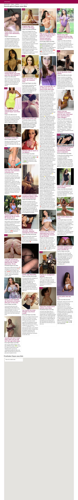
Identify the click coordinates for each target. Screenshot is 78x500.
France (12, 4)
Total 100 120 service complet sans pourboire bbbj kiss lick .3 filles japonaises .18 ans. (12, 262)
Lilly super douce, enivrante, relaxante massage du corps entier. (30, 231)
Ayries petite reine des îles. (64, 297)
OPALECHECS (7, 1)
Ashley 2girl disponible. (29, 274)
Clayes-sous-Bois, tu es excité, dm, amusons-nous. (29, 80)
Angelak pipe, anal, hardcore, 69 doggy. (28, 27)
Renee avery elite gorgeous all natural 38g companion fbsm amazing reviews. (65, 37)
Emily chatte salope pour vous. (64, 217)
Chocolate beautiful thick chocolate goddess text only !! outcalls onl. (65, 248)
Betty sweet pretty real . (29, 118)
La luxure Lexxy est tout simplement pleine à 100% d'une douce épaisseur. (30, 196)
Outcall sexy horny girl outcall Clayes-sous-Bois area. (12, 111)
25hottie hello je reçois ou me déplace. (30, 151)
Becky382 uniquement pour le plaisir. (64, 186)
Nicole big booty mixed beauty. (64, 72)
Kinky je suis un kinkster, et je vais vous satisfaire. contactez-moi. (12, 170)
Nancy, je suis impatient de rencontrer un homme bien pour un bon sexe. (12, 301)
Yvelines (17, 4)
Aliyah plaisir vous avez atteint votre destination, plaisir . (12, 33)
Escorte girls (7, 4)
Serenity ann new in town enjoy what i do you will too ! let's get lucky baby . (12, 339)
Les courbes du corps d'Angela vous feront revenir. (28, 311)
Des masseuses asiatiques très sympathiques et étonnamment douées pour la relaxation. (65, 150)
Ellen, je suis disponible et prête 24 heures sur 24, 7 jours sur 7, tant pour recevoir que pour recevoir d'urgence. (47, 37)
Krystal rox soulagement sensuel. (47, 275)
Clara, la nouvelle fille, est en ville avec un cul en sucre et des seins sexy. (47, 88)
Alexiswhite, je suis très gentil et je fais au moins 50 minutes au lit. (12, 216)
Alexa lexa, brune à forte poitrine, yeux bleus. (47, 307)
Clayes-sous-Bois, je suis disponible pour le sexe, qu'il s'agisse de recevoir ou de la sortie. (47, 234)
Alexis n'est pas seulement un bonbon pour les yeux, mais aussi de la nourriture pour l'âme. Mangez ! (64, 114)
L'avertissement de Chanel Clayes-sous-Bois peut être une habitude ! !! (12, 73)
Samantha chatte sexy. (12, 137)
